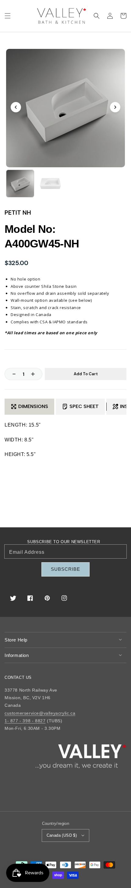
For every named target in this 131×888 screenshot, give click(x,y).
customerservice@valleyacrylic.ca (40, 713)
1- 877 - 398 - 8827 (25, 720)
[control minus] (11, 374)
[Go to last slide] (16, 107)
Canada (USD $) (62, 835)
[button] (7, 15)
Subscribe (65, 569)
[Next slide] (115, 107)
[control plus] (36, 374)
